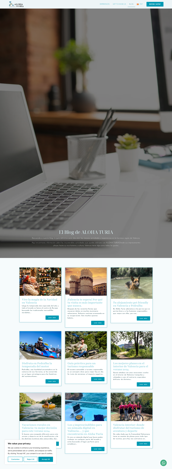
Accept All (46, 459)
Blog (131, 4)
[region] (30, 452)
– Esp (141, 4)
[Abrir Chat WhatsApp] (163, 463)
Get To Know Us (119, 4)
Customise (15, 459)
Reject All (30, 459)
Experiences (105, 4)
